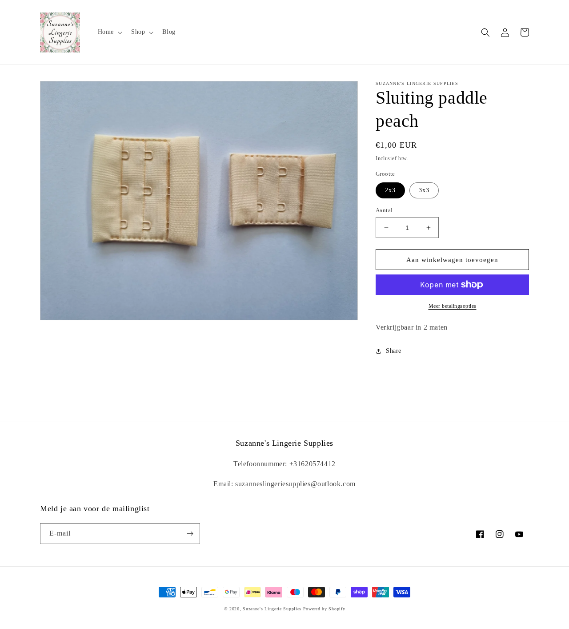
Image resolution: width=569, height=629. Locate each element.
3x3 (424, 190)
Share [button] (393, 350)
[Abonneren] (190, 533)
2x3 (390, 190)
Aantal (384, 210)
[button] (109, 32)
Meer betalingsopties (453, 306)
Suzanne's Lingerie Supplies (272, 608)
